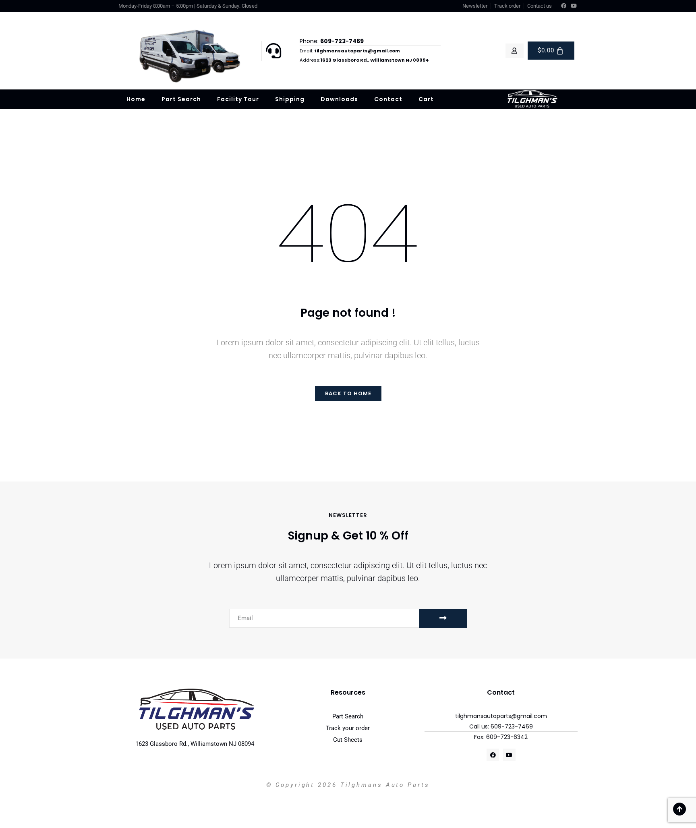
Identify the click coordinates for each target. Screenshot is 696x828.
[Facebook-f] (564, 6)
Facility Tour (238, 99)
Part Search (181, 99)
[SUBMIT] (443, 618)
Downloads (339, 99)
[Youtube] (574, 6)
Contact (388, 99)
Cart (426, 99)
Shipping (289, 99)
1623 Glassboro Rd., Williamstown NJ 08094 (194, 743)
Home (135, 99)
